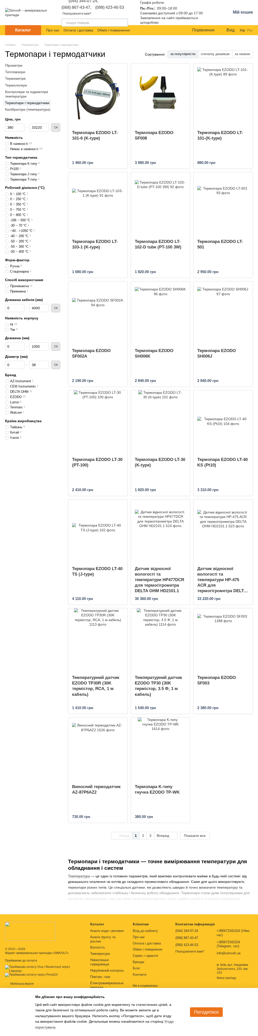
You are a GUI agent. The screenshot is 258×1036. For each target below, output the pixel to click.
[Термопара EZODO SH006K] (160, 312)
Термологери (16, 85)
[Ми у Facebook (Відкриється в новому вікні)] (165, 30)
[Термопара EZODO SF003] (223, 639)
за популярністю (183, 54)
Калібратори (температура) (27, 109)
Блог (136, 968)
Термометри (15, 78)
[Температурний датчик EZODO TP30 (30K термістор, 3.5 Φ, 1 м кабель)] (160, 639)
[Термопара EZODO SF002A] (98, 312)
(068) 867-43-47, (76, 8)
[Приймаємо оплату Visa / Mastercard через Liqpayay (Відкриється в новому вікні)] (44, 969)
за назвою (242, 54)
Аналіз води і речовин (107, 931)
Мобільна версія (22, 983)
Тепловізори (15, 72)
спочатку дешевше (215, 54)
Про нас (52, 30)
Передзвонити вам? (76, 13)
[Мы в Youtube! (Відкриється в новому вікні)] (171, 30)
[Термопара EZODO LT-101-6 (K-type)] (98, 94)
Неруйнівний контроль (107, 970)
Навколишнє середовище (99, 962)
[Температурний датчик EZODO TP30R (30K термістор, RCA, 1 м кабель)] (98, 639)
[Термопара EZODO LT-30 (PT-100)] (98, 421)
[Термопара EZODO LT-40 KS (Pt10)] (223, 421)
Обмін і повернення (113, 30)
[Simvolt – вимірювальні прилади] (30, 931)
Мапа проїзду (226, 978)
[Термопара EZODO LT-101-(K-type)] (223, 94)
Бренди (138, 962)
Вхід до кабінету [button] (145, 931)
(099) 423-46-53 (109, 8)
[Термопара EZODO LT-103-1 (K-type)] (98, 203)
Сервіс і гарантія (145, 956)
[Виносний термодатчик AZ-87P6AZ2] (98, 748)
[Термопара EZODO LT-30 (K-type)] (160, 421)
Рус (250, 30)
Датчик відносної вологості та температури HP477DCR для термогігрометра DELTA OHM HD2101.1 (159, 579)
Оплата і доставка (78, 30)
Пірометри (13, 65)
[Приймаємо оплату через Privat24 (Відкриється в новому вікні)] (31, 975)
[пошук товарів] (124, 23)
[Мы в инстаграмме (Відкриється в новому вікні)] (177, 30)
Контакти (139, 974)
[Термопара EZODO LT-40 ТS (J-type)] (98, 530)
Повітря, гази (100, 977)
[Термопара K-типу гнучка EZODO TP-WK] (160, 748)
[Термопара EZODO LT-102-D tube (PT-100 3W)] (160, 203)
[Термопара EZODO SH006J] (223, 312)
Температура (79, 876)
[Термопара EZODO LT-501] (223, 203)
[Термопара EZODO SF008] (160, 94)
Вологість (97, 947)
